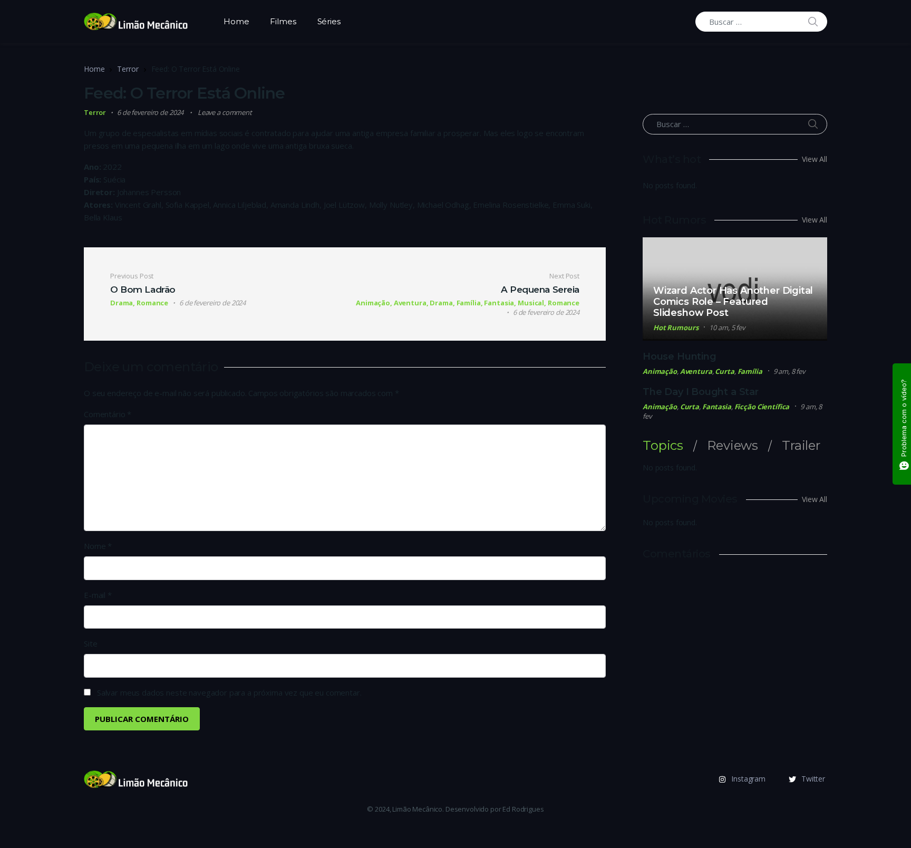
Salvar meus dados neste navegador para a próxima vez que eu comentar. (229, 692)
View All (814, 159)
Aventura (696, 371)
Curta (724, 371)
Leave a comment (225, 112)
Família (750, 371)
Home (236, 21)
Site (90, 643)
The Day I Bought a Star (701, 392)
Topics (663, 445)
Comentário (107, 414)
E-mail (98, 595)
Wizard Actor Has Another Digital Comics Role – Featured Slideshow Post (733, 302)
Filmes (283, 21)
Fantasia (716, 406)
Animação (660, 371)
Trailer (801, 445)
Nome (98, 546)
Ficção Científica (762, 406)
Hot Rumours (676, 327)
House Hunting (679, 356)
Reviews (732, 445)
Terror (127, 69)
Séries (329, 21)
